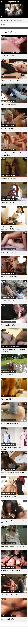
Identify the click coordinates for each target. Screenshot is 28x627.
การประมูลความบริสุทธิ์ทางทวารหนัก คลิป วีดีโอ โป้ (13, 522)
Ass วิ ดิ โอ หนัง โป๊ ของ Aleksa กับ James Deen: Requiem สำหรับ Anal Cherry (12, 228)
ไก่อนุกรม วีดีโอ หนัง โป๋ (8, 325)
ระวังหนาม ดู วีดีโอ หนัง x (8, 104)
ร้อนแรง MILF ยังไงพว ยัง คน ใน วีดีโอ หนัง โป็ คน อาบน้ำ (13, 350)
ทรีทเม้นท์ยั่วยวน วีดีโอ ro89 (9, 595)
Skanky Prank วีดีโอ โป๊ (7, 619)
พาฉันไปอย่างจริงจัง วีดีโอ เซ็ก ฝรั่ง (11, 570)
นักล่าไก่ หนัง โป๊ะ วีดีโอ (8, 56)
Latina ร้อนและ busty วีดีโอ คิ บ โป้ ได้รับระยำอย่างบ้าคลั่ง (12, 154)
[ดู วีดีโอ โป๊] (14, 2)
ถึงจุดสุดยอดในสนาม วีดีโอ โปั (9, 276)
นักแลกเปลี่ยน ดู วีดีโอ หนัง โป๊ (9, 178)
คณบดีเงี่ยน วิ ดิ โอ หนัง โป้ (9, 301)
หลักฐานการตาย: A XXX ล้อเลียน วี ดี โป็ (12, 472)
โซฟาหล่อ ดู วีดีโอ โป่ (7, 399)
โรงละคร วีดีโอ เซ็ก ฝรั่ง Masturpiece (11, 80)
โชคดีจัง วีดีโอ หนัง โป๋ (7, 202)
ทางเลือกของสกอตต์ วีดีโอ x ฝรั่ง (10, 423)
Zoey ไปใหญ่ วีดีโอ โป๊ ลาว (8, 252)
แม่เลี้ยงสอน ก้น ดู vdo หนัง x (9, 496)
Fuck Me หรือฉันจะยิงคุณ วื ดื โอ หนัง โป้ (12, 546)
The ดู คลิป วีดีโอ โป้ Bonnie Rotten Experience (11, 448)
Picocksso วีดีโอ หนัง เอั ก (8, 375)
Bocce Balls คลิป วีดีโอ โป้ (8, 129)
